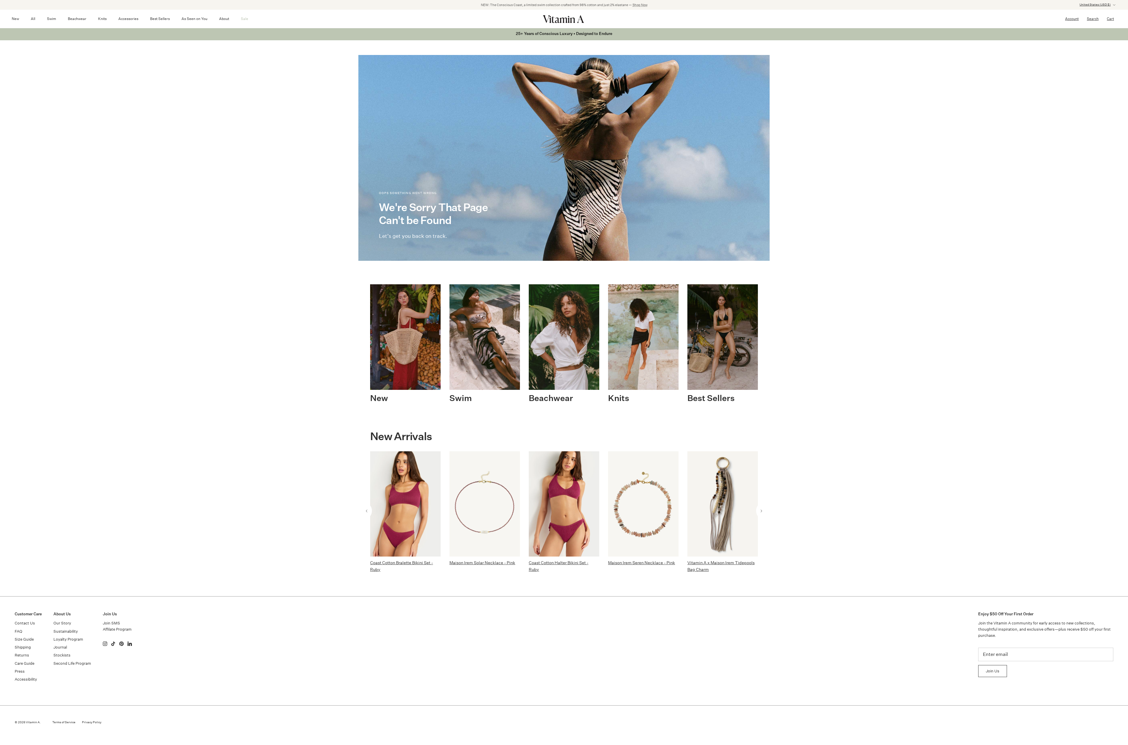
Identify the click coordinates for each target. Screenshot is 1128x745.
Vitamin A (33, 722)
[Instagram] (105, 644)
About (224, 18)
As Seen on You (194, 18)
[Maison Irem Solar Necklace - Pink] (484, 504)
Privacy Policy (91, 722)
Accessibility (26, 679)
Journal (60, 647)
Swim (51, 18)
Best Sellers (160, 18)
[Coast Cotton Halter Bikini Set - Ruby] (564, 504)
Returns (22, 655)
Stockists (61, 655)
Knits (102, 18)
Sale (244, 18)
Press (20, 671)
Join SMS (111, 623)
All (33, 18)
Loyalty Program (68, 639)
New (15, 18)
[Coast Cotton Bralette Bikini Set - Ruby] (405, 504)
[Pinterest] (121, 644)
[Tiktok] (113, 644)
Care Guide (24, 663)
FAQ (18, 631)
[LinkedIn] (129, 644)
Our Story (62, 623)
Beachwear (77, 18)
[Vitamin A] (564, 18)
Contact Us (25, 623)
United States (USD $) (1095, 5)
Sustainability (65, 631)
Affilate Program (117, 629)
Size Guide (24, 639)
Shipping (23, 647)
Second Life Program (72, 663)
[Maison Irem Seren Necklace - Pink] (643, 504)
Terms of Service (63, 722)
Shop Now (639, 4)
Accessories (128, 18)
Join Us (992, 671)
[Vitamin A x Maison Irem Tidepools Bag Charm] (722, 504)
